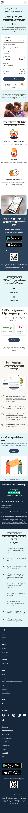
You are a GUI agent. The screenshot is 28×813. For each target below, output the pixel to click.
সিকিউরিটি (4, 749)
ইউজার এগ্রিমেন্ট (5, 727)
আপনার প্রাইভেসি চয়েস (6, 741)
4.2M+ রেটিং (15, 12)
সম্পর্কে (3, 634)
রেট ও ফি (3, 674)
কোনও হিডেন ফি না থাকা (18, 162)
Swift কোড (4, 678)
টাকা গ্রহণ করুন (5, 652)
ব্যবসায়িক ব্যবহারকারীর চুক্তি (7, 730)
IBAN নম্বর (4, 689)
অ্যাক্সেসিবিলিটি (5, 753)
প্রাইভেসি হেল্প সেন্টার (6, 745)
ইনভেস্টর (4, 637)
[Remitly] (2, 2)
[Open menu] (25, 2)
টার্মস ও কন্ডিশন (23, 97)
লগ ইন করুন (4, 659)
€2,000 (14, 47)
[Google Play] (14, 238)
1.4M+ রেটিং (15, 9)
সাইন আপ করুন (5, 663)
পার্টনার (3, 685)
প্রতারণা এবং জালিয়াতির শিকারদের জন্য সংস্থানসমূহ (12, 681)
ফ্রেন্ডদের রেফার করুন (6, 693)
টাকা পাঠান (4, 648)
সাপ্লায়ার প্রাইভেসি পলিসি (7, 738)
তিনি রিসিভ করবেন (6, 56)
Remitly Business (6, 656)
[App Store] (14, 244)
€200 (6, 47)
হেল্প (2, 703)
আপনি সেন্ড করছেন (6, 37)
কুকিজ (3, 756)
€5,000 (6, 51)
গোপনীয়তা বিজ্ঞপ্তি (5, 734)
